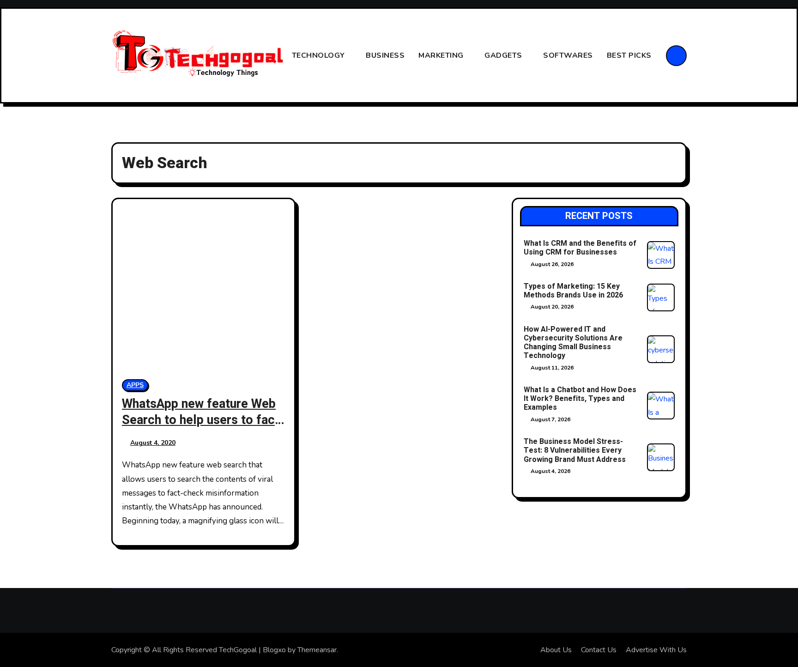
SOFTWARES (568, 55)
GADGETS (504, 55)
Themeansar (317, 650)
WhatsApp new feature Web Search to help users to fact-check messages (203, 420)
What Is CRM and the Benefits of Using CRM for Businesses (580, 248)
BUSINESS (385, 55)
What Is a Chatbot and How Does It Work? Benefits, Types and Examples (580, 398)
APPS (135, 385)
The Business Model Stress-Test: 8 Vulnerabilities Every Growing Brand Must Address (575, 450)
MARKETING (442, 55)
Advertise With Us (656, 650)
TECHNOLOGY (319, 55)
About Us (556, 650)
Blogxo (274, 650)
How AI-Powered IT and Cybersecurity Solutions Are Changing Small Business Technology (573, 343)
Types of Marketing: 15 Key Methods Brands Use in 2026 (573, 291)
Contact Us (599, 650)
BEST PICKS (630, 55)
